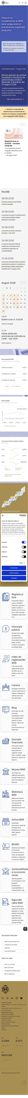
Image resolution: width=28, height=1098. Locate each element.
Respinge (14, 578)
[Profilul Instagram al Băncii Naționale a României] (16, 998)
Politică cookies (6, 1024)
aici (13, 50)
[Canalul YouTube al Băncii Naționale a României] (7, 998)
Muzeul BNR (18, 769)
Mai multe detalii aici (14, 99)
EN (22, 2)
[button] (25, 3)
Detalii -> (22, 116)
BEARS (15, 844)
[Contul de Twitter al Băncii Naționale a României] (3, 998)
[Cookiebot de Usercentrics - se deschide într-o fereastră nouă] (19, 515)
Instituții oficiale (9, 964)
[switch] (24, 547)
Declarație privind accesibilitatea (10, 1026)
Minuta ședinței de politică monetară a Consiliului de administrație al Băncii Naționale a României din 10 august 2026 (14, 80)
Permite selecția (14, 573)
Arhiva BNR (18, 819)
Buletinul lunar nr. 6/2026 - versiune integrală (12, 143)
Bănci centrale (9, 967)
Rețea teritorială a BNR (7, 1014)
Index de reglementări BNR (19, 659)
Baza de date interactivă (11, 941)
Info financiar (16, 386)
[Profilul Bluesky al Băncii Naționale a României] (21, 998)
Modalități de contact (7, 1012)
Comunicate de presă (10, 944)
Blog (14, 707)
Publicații (7, 948)
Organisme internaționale (12, 970)
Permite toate (14, 568)
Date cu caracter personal (8, 1022)
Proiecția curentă (10, 426)
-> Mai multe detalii (8, 581)
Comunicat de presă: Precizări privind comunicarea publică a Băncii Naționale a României (13, 217)
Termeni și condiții (6, 1020)
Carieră (16, 685)
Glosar (3, 1027)
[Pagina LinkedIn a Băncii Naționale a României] (12, 998)
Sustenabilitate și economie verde (20, 872)
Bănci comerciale (9, 974)
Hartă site (4, 1029)
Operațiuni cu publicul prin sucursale (11, 1016)
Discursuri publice (10, 951)
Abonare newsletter (7, 1018)
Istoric (7, 386)
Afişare (21, 563)
